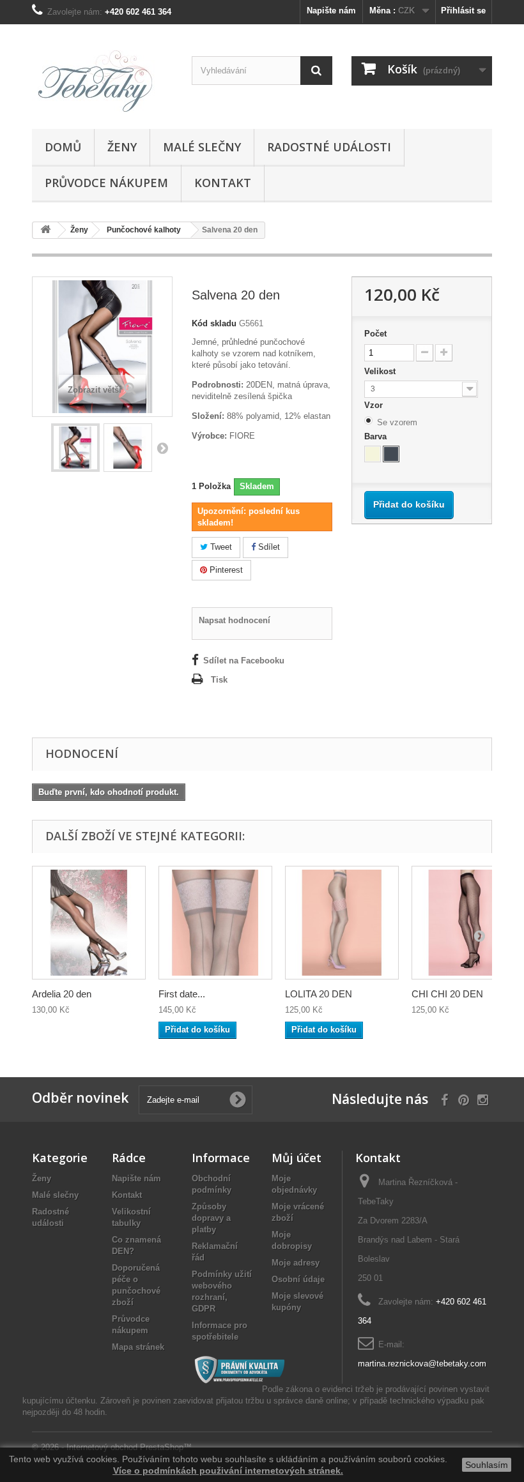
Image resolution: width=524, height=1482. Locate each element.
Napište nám (331, 10)
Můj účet (296, 1157)
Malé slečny (202, 147)
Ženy (122, 147)
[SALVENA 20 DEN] (75, 447)
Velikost (381, 371)
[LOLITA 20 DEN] (342, 922)
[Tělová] (373, 454)
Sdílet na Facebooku (243, 660)
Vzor (374, 405)
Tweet (220, 547)
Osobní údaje (298, 1279)
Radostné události (329, 147)
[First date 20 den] (215, 922)
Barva (376, 436)
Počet (375, 333)
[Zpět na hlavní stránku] (45, 230)
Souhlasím (486, 1465)
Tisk (219, 679)
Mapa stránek (138, 1347)
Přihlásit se (463, 10)
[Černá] (391, 454)
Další (162, 447)
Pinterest (225, 570)
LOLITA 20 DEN (318, 993)
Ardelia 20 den (61, 993)
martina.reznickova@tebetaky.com (422, 1363)
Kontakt (222, 182)
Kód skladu (214, 323)
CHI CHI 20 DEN (447, 993)
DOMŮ (63, 147)
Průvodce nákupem (106, 182)
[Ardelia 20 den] (89, 922)
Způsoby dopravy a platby (211, 1218)
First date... (181, 993)
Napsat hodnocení (234, 620)
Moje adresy (296, 1262)
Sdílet (268, 547)
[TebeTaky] (102, 81)
